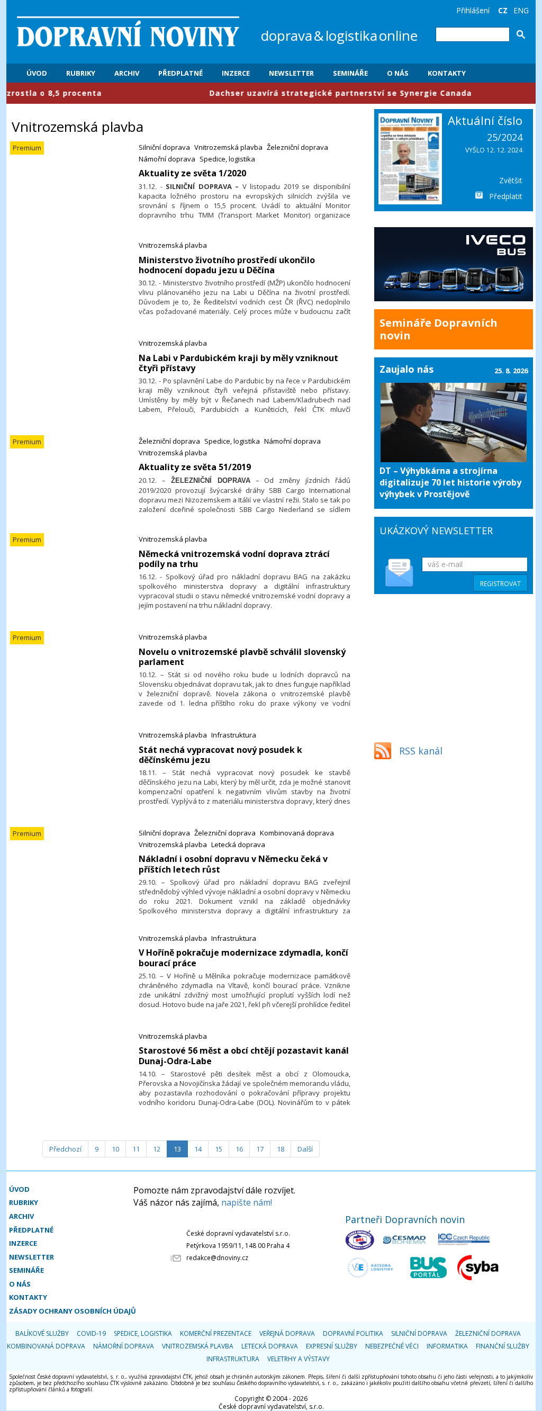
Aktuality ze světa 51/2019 (195, 467)
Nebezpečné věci (392, 1346)
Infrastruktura (233, 735)
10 (115, 1149)
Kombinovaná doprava (297, 833)
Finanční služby (502, 1346)
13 (177, 1149)
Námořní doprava (167, 159)
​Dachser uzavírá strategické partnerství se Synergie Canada (301, 93)
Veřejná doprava (287, 1333)
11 (136, 1149)
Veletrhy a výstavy (298, 1358)
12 (156, 1149)
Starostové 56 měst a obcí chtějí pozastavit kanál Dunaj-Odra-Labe (244, 1055)
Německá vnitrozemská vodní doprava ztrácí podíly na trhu (234, 559)
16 (239, 1149)
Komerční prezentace (215, 1333)
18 (280, 1149)
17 (260, 1149)
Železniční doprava (297, 147)
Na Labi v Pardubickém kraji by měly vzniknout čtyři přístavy (238, 363)
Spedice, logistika (227, 159)
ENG (521, 10)
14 (198, 1149)
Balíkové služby (42, 1333)
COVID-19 (91, 1333)
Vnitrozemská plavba (228, 147)
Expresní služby (331, 1346)
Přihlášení (473, 10)
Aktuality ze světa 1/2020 (192, 173)
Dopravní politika (353, 1333)
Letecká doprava (238, 844)
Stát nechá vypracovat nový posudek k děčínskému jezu (220, 755)
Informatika (447, 1346)
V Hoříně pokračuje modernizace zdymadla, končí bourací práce (243, 957)
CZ (503, 10)
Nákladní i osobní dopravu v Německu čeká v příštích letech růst (233, 864)
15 (218, 1149)
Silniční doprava (164, 147)
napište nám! (246, 1202)
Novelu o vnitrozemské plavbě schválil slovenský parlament (242, 657)
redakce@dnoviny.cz (217, 1257)
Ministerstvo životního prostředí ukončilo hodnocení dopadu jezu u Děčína (227, 265)
